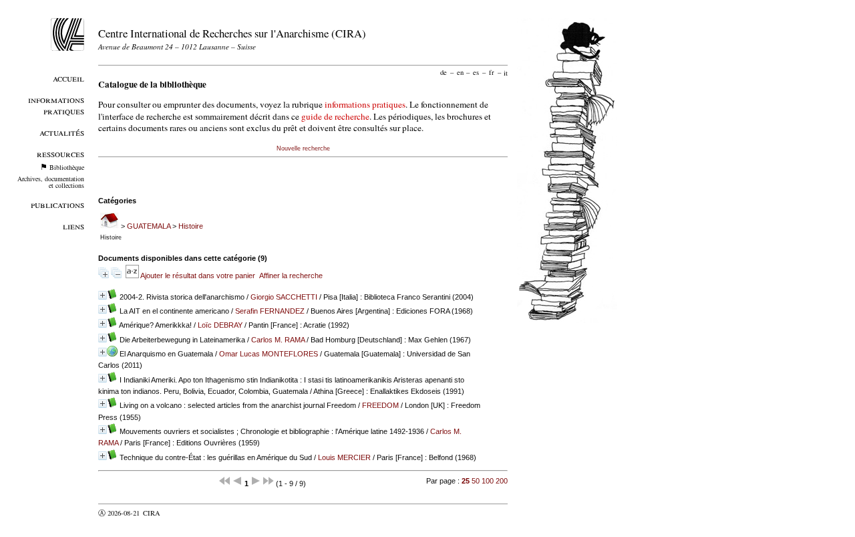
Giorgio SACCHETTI (283, 297)
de (443, 72)
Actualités (61, 132)
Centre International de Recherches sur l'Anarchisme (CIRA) (232, 33)
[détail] (102, 295)
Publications (57, 204)
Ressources (60, 153)
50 (476, 481)
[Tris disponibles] (133, 276)
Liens (73, 225)
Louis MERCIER (344, 457)
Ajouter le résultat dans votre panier (197, 276)
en (460, 72)
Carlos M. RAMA (278, 340)
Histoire (190, 226)
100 (488, 481)
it (506, 72)
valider (178, 513)
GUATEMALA (148, 226)
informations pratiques (365, 104)
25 (466, 481)
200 (502, 481)
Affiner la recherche (291, 276)
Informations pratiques (56, 105)
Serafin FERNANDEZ (270, 311)
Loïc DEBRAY (220, 325)
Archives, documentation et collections (50, 182)
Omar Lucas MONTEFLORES (268, 354)
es (476, 72)
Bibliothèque (66, 167)
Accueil (68, 78)
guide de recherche (335, 116)
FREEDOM (380, 405)
